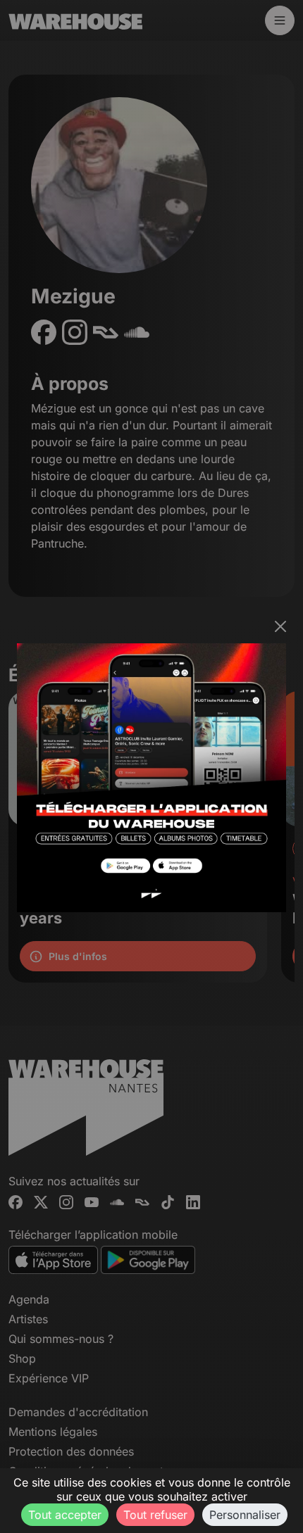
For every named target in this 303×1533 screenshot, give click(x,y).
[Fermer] (280, 626)
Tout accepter (64, 1515)
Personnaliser (244, 1515)
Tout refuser (155, 1515)
